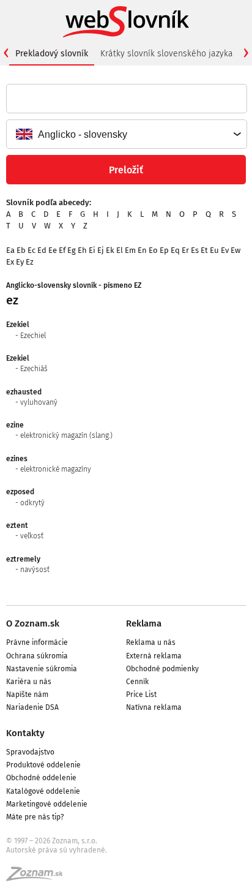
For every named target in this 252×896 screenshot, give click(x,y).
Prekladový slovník (51, 53)
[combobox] (126, 134)
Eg (71, 250)
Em (130, 250)
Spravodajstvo (30, 752)
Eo (153, 250)
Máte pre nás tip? (35, 817)
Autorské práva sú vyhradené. (56, 850)
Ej (100, 250)
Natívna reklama (154, 707)
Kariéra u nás (28, 681)
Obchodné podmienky (162, 668)
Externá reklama (154, 656)
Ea (10, 250)
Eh (82, 250)
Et (204, 250)
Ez (30, 261)
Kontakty (25, 733)
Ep (164, 250)
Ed (41, 250)
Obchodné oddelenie (41, 778)
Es (195, 250)
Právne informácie (37, 642)
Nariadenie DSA (32, 707)
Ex (10, 261)
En (142, 250)
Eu (214, 250)
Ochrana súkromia (37, 656)
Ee (52, 250)
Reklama (143, 623)
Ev (225, 250)
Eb (21, 250)
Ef (62, 250)
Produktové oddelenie (43, 765)
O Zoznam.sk (32, 623)
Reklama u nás (151, 642)
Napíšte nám (27, 694)
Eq (175, 250)
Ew (235, 250)
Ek (110, 250)
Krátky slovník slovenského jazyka (166, 53)
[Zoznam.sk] (38, 877)
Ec (31, 250)
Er (185, 250)
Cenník (137, 681)
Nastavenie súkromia (41, 668)
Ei (92, 250)
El (119, 250)
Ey (20, 261)
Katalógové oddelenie (43, 791)
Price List (141, 694)
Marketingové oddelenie (46, 804)
